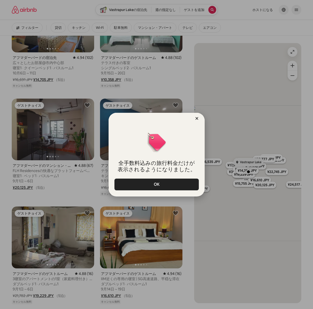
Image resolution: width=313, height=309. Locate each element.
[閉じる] (197, 118)
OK (156, 184)
